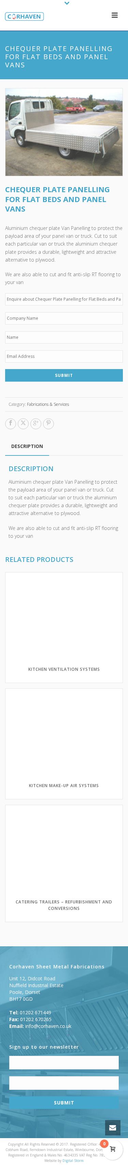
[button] (109, 101)
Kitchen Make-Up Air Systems (64, 785)
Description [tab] (27, 446)
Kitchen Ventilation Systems (64, 669)
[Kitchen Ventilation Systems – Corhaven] (21, 17)
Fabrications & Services (48, 404)
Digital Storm (73, 1160)
